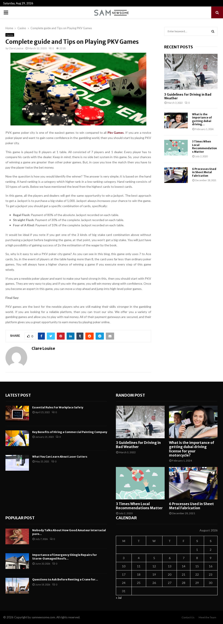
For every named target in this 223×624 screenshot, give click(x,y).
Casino (10, 35)
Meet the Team (207, 617)
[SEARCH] (213, 31)
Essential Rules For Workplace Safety (57, 407)
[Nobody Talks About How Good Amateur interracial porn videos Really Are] (17, 536)
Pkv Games (116, 132)
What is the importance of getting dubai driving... (202, 119)
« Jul (119, 597)
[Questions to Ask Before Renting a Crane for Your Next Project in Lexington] (17, 586)
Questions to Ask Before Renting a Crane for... (65, 579)
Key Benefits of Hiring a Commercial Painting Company (69, 432)
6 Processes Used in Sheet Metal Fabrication (204, 172)
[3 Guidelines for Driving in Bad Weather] (191, 71)
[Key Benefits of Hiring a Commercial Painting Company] (17, 438)
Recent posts (178, 46)
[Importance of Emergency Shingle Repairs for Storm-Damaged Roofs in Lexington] (17, 561)
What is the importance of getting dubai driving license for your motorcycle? (191, 448)
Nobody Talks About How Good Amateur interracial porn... (69, 532)
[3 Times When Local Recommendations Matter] (176, 148)
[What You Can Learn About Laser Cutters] (17, 463)
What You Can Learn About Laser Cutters (59, 456)
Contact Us (188, 617)
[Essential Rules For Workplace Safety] (17, 413)
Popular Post (20, 517)
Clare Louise (16, 48)
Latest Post (18, 395)
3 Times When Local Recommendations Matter (204, 146)
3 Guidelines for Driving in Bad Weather (187, 96)
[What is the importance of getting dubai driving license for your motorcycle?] (176, 120)
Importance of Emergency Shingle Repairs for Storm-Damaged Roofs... (64, 556)
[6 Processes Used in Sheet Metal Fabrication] (176, 175)
